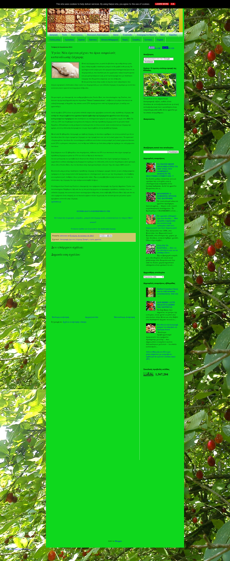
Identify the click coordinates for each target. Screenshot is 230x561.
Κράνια (81, 40)
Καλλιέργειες (77, 35)
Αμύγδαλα (69, 40)
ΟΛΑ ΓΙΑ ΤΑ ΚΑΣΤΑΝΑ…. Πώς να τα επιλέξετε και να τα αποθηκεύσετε (167, 249)
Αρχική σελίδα (91, 317)
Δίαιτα (115, 35)
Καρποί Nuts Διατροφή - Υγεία (113, 12)
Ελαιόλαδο (127, 35)
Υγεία (64, 35)
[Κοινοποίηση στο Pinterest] (111, 236)
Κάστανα (93, 40)
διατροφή (64, 239)
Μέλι (162, 35)
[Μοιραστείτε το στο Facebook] (108, 236)
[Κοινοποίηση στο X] (105, 236)
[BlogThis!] (103, 236)
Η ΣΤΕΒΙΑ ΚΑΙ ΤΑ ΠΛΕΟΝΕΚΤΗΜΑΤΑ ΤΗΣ (93, 211)
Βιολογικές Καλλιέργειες (97, 35)
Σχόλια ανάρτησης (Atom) (74, 321)
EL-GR (157, 48)
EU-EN (171, 48)
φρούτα (98, 239)
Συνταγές (148, 40)
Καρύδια (173, 35)
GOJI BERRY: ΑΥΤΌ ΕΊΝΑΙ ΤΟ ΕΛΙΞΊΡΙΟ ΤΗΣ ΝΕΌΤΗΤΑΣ (166, 304)
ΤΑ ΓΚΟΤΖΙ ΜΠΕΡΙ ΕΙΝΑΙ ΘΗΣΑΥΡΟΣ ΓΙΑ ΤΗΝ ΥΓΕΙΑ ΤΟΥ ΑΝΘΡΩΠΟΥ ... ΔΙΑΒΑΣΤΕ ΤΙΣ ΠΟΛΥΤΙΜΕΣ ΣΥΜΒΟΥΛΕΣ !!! (162, 170)
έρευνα (72, 239)
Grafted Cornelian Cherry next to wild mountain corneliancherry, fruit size (167, 291)
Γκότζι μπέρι (55, 40)
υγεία (91, 239)
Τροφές (86, 239)
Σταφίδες (136, 40)
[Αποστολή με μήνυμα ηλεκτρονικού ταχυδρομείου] (100, 236)
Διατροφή (53, 35)
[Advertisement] (93, 345)
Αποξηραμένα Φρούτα (146, 35)
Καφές (125, 40)
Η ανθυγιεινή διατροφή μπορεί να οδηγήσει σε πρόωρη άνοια (167, 327)
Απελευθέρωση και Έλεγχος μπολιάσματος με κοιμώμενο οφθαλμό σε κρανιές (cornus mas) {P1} (160, 355)
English (160, 40)
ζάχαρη (79, 239)
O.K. (173, 4)
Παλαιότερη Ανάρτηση (124, 317)
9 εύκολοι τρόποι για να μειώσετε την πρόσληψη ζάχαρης (93, 229)
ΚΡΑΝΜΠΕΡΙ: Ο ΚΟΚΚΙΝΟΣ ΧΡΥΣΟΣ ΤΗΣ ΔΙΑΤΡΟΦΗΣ (166, 196)
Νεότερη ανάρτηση (60, 317)
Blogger (118, 541)
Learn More (162, 4)
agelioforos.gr (56, 201)
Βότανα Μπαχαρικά (109, 40)
